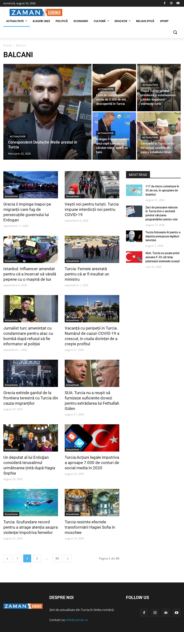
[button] (175, 32)
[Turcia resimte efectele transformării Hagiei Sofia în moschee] (92, 502)
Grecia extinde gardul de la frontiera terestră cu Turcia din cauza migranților (30, 398)
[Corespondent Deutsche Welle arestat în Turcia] (47, 112)
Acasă (7, 45)
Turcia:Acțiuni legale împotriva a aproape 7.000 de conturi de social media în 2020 (92, 462)
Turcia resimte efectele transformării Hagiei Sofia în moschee (90, 527)
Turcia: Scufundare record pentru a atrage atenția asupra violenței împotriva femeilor (30, 527)
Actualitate (18, 136)
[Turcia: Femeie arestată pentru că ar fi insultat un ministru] (92, 249)
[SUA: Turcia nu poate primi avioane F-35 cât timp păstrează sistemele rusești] (134, 257)
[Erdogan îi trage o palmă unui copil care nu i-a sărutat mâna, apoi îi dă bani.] (114, 136)
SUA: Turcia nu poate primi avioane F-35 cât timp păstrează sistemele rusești (162, 257)
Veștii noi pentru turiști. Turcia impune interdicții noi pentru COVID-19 (92, 209)
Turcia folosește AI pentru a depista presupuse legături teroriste (162, 236)
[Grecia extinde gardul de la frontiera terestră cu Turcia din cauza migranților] (30, 373)
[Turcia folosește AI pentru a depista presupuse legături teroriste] (134, 236)
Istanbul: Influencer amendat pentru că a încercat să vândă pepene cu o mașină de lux (29, 274)
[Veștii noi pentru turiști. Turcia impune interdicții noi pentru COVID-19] (92, 184)
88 (57, 558)
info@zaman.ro (77, 620)
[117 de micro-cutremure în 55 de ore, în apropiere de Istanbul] (134, 190)
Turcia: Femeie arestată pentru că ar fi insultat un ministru (87, 274)
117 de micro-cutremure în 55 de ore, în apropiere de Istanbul (162, 190)
